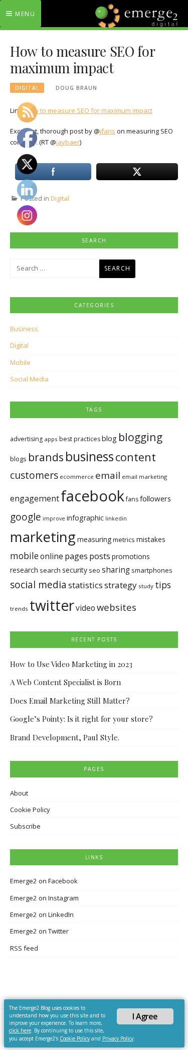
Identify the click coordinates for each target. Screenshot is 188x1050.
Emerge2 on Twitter (39, 931)
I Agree (144, 1016)
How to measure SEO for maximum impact (88, 110)
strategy (120, 585)
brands (46, 457)
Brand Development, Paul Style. (64, 737)
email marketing (144, 476)
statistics (85, 585)
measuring (94, 539)
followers (155, 498)
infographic (85, 517)
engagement (34, 498)
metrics (124, 539)
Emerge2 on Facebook (44, 880)
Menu (25, 14)
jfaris (107, 131)
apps (51, 439)
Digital (27, 87)
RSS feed (24, 948)
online (51, 556)
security (74, 570)
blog (109, 438)
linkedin (116, 518)
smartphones (151, 570)
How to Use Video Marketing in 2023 (71, 664)
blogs (18, 458)
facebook (92, 496)
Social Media (29, 378)
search (50, 570)
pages (76, 556)
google (25, 516)
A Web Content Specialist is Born (65, 682)
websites (116, 607)
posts (99, 556)
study (145, 586)
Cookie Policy (30, 809)
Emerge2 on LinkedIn (42, 914)
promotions (131, 556)
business (89, 456)
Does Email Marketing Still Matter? (70, 701)
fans (132, 499)
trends (19, 608)
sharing (116, 570)
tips (163, 585)
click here (20, 1030)
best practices (79, 439)
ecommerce (77, 476)
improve (54, 518)
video (85, 608)
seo (94, 570)
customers (34, 475)
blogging (140, 437)
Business (24, 328)
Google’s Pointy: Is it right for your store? (81, 719)
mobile (24, 556)
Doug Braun (76, 87)
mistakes (150, 539)
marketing (43, 536)
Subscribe (25, 826)
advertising (26, 439)
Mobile (20, 362)
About (19, 793)
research (24, 570)
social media (38, 584)
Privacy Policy (117, 1038)
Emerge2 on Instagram (44, 897)
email (107, 475)
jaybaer (68, 142)
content (135, 457)
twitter (52, 605)
